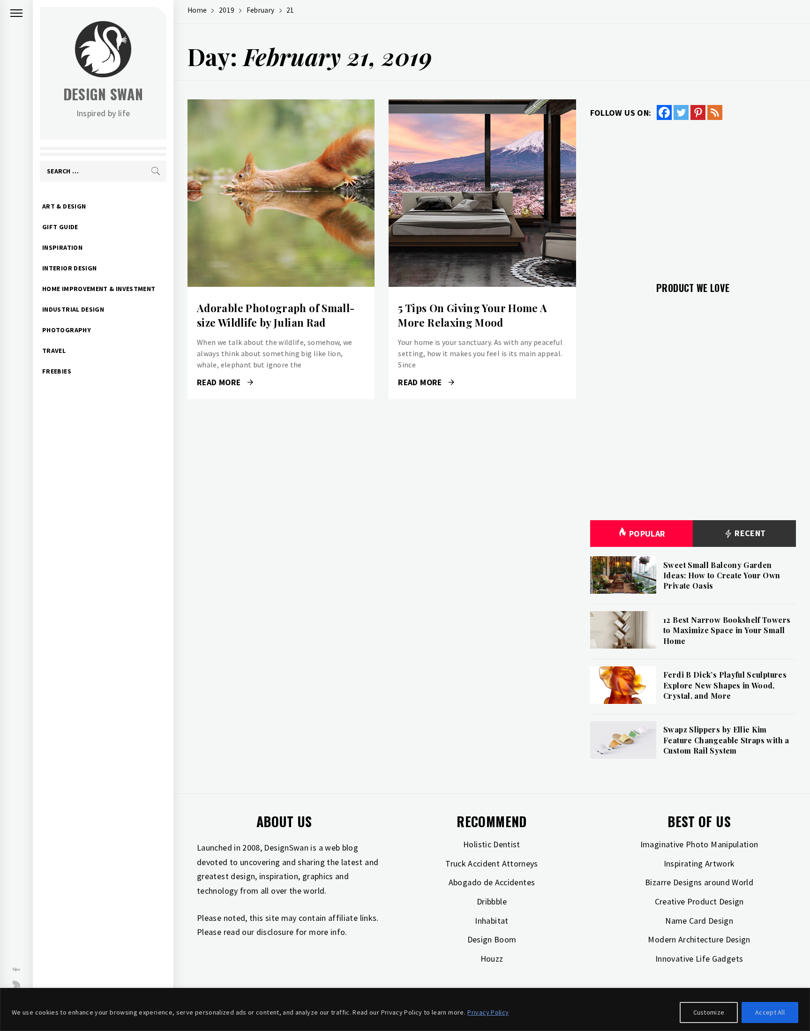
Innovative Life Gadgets (699, 958)
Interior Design (69, 268)
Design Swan (103, 94)
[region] (405, 1009)
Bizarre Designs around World (699, 882)
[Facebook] (664, 112)
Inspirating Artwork (699, 863)
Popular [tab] (647, 533)
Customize (709, 1012)
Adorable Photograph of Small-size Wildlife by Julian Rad (275, 315)
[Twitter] (681, 112)
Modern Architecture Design (699, 939)
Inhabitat (491, 920)
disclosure (275, 931)
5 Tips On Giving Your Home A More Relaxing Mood (472, 315)
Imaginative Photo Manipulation (699, 844)
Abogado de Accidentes (492, 882)
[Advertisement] (693, 195)
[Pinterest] (697, 112)
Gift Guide (60, 227)
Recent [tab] (749, 533)
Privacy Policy (488, 1012)
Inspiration (62, 247)
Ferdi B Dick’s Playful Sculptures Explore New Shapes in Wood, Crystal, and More (725, 685)
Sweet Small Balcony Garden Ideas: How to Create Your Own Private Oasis (721, 575)
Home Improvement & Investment (98, 288)
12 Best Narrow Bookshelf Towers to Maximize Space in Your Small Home (726, 630)
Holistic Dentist (491, 844)
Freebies (56, 371)
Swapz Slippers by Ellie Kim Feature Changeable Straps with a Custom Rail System (726, 740)
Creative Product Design (699, 901)
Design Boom (492, 939)
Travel (54, 350)
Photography (66, 330)
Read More (281, 193)
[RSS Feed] (714, 112)
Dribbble (492, 901)
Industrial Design (73, 309)
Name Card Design (699, 920)
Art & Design (64, 206)
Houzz (491, 958)
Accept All (770, 1012)
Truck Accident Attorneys (491, 863)
